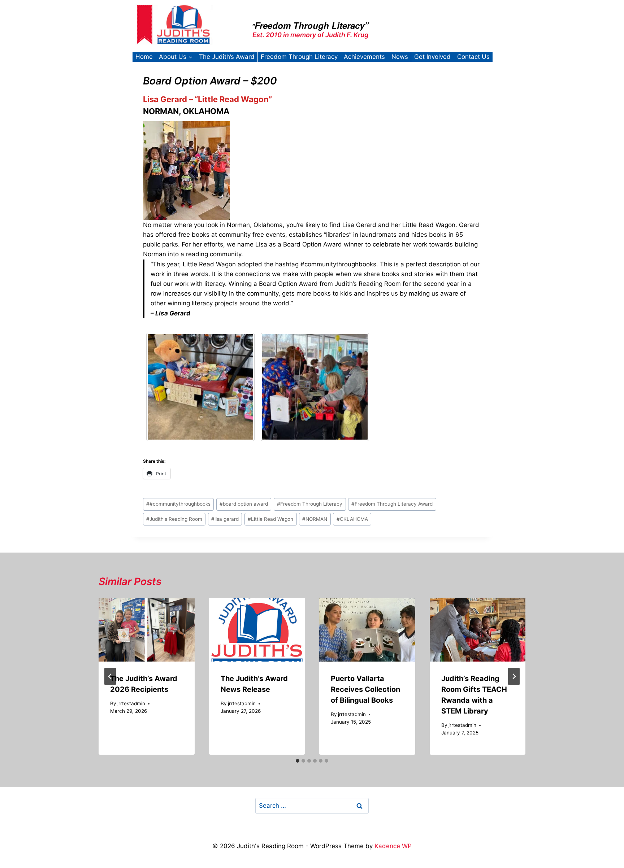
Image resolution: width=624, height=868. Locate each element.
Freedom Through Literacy (299, 56)
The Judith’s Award (227, 56)
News (399, 56)
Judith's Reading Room (174, 519)
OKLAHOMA (352, 519)
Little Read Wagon (270, 519)
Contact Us (473, 56)
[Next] (514, 676)
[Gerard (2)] (200, 387)
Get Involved (432, 56)
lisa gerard (225, 519)
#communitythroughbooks (178, 504)
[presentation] (147, 630)
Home (144, 56)
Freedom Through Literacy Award (392, 504)
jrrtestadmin (131, 703)
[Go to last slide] (110, 676)
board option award (244, 504)
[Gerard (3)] (315, 387)
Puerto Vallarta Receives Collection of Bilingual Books (365, 689)
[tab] (297, 761)
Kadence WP (393, 846)
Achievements (364, 56)
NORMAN (314, 519)
